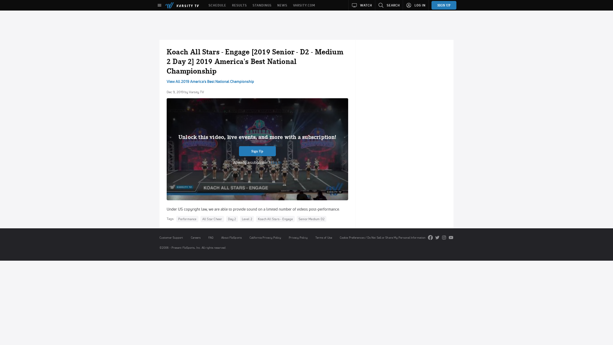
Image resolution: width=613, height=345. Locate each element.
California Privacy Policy (265, 237)
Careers (196, 237)
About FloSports (231, 237)
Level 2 (247, 219)
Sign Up (257, 151)
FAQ (210, 237)
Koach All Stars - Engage (275, 219)
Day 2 (232, 219)
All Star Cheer (212, 219)
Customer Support (171, 237)
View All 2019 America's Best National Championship (210, 81)
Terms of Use (323, 237)
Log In (275, 162)
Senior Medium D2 (311, 219)
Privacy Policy (298, 237)
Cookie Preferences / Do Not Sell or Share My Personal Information (383, 237)
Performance (187, 219)
